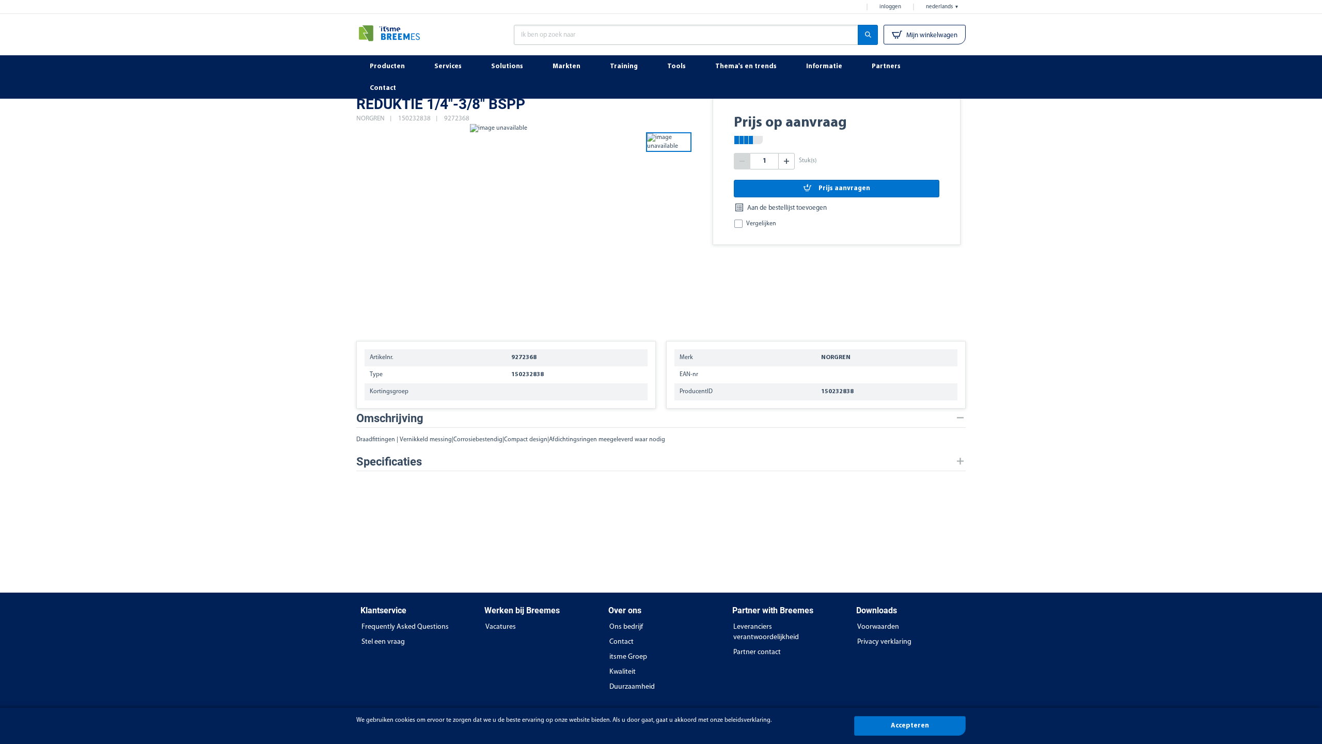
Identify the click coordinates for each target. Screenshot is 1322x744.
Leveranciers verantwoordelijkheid (766, 632)
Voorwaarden (878, 627)
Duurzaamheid (632, 687)
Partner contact (757, 652)
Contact (621, 642)
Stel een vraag (383, 642)
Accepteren (910, 725)
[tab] (661, 418)
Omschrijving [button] (389, 418)
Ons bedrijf (626, 627)
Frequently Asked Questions (405, 627)
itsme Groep (628, 657)
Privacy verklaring (884, 642)
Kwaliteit (622, 672)
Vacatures (500, 627)
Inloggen (890, 7)
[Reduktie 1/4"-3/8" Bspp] (498, 227)
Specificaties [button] (389, 461)
